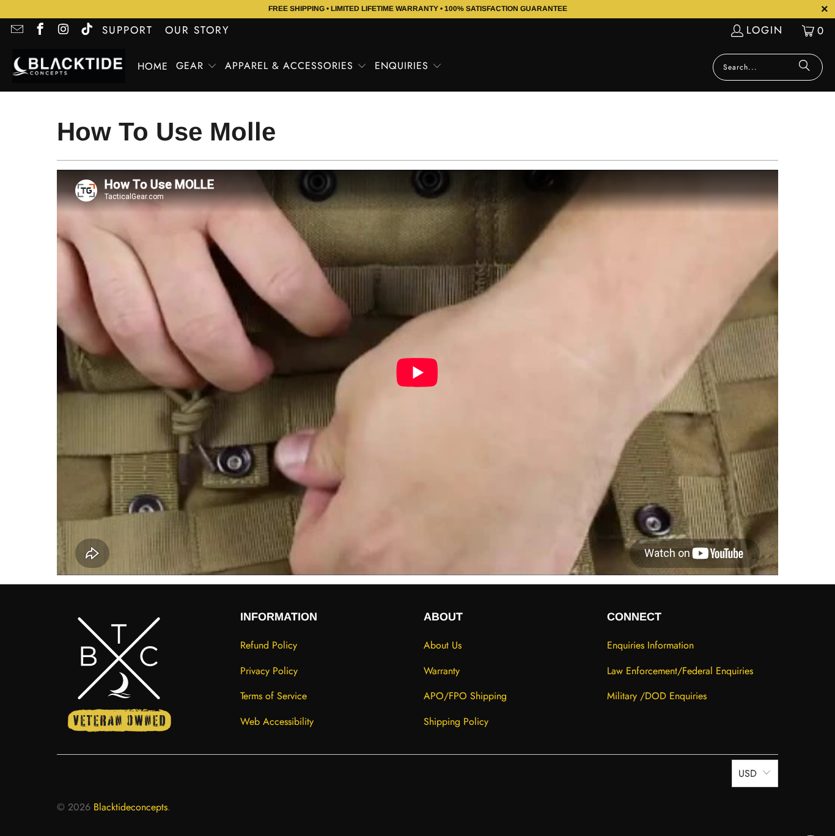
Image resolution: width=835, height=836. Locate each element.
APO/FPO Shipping (465, 696)
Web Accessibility (277, 721)
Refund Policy (268, 645)
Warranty (442, 671)
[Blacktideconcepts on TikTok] (86, 30)
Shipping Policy (456, 721)
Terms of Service (273, 696)
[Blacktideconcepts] (68, 67)
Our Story (197, 30)
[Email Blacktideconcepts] (16, 30)
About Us (443, 645)
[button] (196, 67)
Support (127, 30)
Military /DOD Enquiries (657, 696)
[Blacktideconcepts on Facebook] (39, 30)
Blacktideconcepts (130, 807)
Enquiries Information (650, 645)
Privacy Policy (269, 671)
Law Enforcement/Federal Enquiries (680, 671)
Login (764, 30)
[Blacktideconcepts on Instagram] (63, 30)
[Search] (804, 67)
